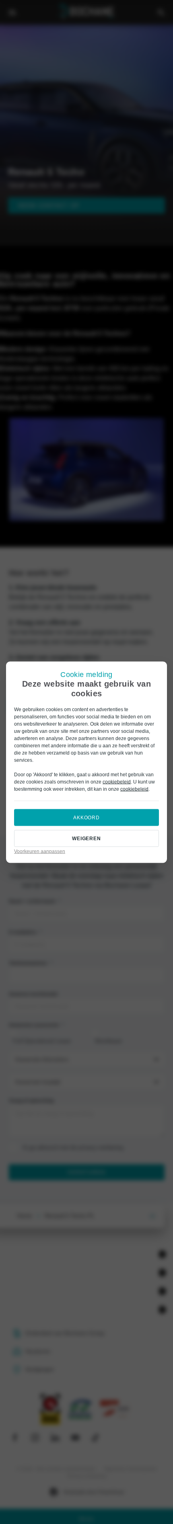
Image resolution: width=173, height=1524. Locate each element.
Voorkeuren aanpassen (39, 851)
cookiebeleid (117, 781)
